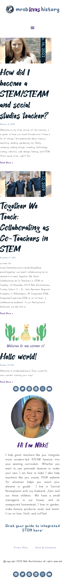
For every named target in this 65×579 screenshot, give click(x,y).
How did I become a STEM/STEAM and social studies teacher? (24, 94)
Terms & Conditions (45, 547)
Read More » (6, 162)
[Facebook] (16, 389)
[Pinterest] (29, 389)
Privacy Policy (21, 547)
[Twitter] (22, 389)
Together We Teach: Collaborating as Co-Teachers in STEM (24, 227)
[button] (33, 27)
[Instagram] (43, 389)
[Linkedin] (36, 389)
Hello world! (18, 356)
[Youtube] (49, 389)
